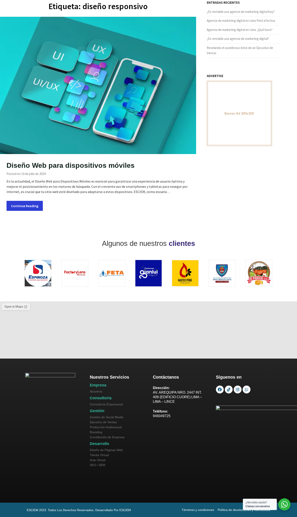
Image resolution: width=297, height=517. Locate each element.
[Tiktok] (229, 389)
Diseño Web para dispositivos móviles (71, 165)
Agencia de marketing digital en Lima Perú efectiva (241, 20)
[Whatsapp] (246, 389)
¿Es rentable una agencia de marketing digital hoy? (241, 12)
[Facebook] (220, 389)
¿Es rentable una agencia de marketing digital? (238, 39)
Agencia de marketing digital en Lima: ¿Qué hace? (239, 30)
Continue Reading (24, 206)
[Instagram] (238, 389)
